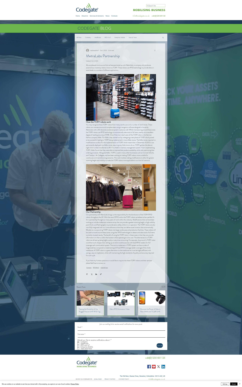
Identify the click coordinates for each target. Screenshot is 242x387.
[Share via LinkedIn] (96, 274)
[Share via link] (101, 274)
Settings (225, 384)
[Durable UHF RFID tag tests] (90, 298)
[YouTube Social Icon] (154, 366)
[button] (97, 15)
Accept (234, 384)
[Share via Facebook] (87, 274)
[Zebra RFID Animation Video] (121, 298)
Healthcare (98, 37)
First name (81, 334)
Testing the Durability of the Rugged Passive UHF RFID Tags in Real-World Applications (90, 310)
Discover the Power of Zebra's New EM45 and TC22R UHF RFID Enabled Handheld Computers (150, 310)
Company (88, 37)
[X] (158, 366)
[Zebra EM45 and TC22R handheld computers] (151, 298)
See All (163, 287)
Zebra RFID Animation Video (120, 309)
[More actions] (155, 50)
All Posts (79, 37)
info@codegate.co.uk (141, 16)
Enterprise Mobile (120, 37)
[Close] (240, 383)
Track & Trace (133, 37)
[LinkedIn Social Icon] (163, 366)
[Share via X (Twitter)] (91, 274)
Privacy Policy (75, 384)
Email (79, 327)
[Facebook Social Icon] (149, 366)
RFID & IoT (108, 37)
